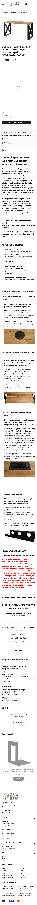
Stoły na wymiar (24, 896)
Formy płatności (7, 846)
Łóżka (22, 871)
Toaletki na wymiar (25, 893)
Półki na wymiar (24, 891)
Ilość (3, 112)
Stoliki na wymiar (8, 896)
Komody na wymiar (9, 891)
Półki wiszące (6, 873)
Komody (23, 873)
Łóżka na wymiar (24, 889)
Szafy (22, 868)
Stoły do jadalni (7, 878)
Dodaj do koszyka (16, 122)
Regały (4, 871)
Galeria (4, 861)
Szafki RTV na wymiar (26, 886)
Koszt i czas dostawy (8, 848)
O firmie (4, 859)
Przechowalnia (6, 838)
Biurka (4, 868)
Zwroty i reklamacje (8, 826)
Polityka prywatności (8, 823)
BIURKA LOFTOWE (22, 12)
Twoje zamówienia (8, 834)
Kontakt (4, 856)
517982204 (5, 698)
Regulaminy (5, 821)
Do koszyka (18, 779)
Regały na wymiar (8, 886)
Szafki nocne (24, 878)
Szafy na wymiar (8, 893)
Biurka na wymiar (8, 889)
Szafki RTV (24, 875)
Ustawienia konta (7, 836)
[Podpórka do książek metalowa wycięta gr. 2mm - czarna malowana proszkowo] (18, 753)
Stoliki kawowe (7, 875)
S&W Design (5, 12)
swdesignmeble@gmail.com (21, 642)
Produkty (13, 12)
